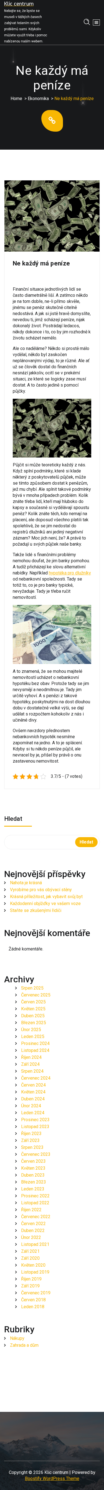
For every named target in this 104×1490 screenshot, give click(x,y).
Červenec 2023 (35, 1154)
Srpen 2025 (32, 988)
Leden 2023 (32, 1189)
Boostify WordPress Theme (52, 1478)
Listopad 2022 (35, 1202)
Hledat (13, 819)
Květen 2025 (33, 1008)
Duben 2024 (33, 1098)
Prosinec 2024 (35, 1043)
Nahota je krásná (26, 882)
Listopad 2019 (35, 1272)
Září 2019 (30, 1286)
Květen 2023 (33, 1168)
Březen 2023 (33, 1182)
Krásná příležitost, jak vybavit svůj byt (46, 896)
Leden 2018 (32, 1306)
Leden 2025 (32, 1036)
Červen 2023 (33, 1161)
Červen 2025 (33, 1002)
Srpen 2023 (32, 1147)
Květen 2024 (33, 1092)
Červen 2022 (33, 1223)
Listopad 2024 (35, 1050)
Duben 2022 (33, 1230)
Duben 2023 (33, 1175)
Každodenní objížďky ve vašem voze (45, 903)
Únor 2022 (31, 1237)
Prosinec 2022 (35, 1195)
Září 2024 (30, 1064)
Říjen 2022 (31, 1209)
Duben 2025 (33, 1015)
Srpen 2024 (32, 1071)
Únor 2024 (31, 1105)
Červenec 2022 (35, 1216)
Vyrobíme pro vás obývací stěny (41, 889)
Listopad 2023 (35, 1126)
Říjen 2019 (31, 1279)
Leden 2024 (32, 1112)
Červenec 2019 (35, 1292)
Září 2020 (30, 1258)
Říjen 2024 (31, 1057)
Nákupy (17, 1338)
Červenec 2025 (35, 995)
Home (16, 98)
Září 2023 (30, 1140)
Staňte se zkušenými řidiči (35, 910)
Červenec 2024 (35, 1078)
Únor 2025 (31, 1029)
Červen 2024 (33, 1085)
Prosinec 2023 (35, 1119)
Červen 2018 (33, 1299)
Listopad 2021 (35, 1244)
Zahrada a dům (24, 1345)
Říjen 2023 (31, 1133)
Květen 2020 (33, 1265)
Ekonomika (38, 98)
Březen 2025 (33, 1022)
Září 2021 (30, 1251)
